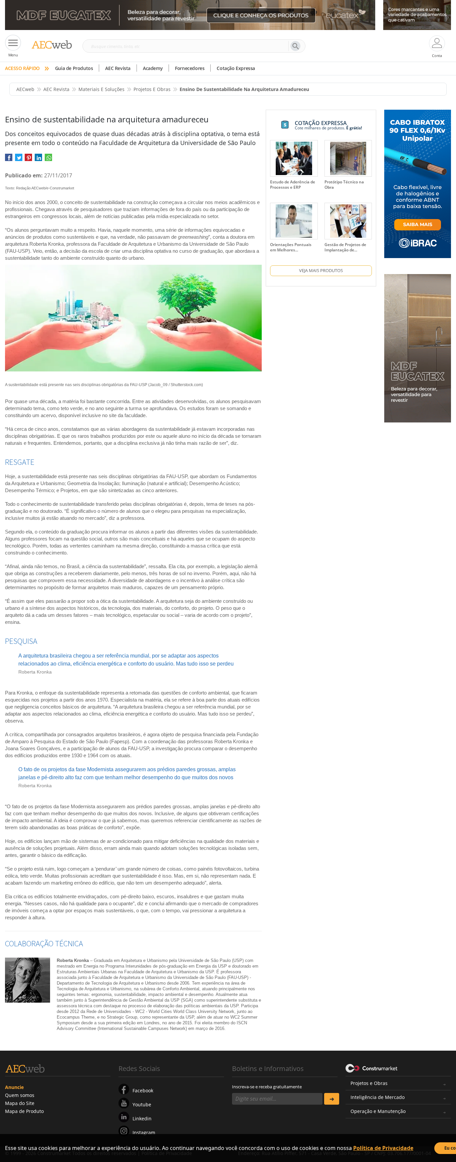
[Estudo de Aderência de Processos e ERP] (294, 158)
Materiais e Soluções (101, 89)
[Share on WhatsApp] (48, 159)
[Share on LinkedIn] (38, 159)
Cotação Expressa (236, 68)
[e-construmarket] (372, 1068)
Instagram (144, 1132)
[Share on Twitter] (18, 159)
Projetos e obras (152, 89)
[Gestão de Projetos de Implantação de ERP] (348, 221)
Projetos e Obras (369, 1083)
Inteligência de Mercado (378, 1097)
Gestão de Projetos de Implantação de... (345, 247)
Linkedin (142, 1118)
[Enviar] (331, 1099)
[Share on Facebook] (8, 159)
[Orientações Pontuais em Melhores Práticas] (294, 221)
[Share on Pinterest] (28, 159)
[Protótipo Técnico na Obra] (348, 158)
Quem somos (19, 1095)
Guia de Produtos (74, 68)
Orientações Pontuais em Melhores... (290, 247)
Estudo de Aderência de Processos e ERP (292, 184)
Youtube (142, 1104)
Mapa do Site (19, 1103)
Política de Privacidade (383, 1148)
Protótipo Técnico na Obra (344, 184)
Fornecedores (189, 68)
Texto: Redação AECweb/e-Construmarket (39, 188)
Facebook (143, 1090)
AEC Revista (118, 68)
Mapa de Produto (24, 1111)
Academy (153, 68)
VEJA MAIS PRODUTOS (321, 270)
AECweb (25, 89)
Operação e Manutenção (378, 1111)
